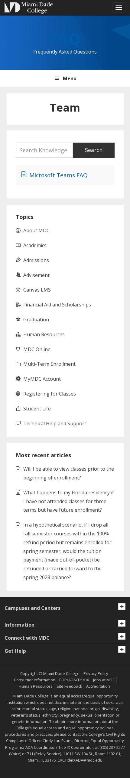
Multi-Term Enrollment (49, 364)
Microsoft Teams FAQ (58, 175)
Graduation (36, 319)
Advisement (36, 275)
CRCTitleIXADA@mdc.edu (79, 760)
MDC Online (36, 349)
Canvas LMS (37, 289)
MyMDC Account (42, 378)
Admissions (36, 260)
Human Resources (44, 334)
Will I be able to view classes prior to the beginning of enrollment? (68, 473)
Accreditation (98, 686)
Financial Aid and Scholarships (57, 304)
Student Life (37, 408)
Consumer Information (34, 680)
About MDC (36, 230)
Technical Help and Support (54, 423)
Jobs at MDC (104, 680)
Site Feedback (69, 686)
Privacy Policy (95, 673)
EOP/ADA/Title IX (74, 680)
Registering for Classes (49, 393)
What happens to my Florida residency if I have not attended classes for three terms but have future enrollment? (68, 501)
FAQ (65, 39)
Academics (35, 245)
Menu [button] (69, 78)
